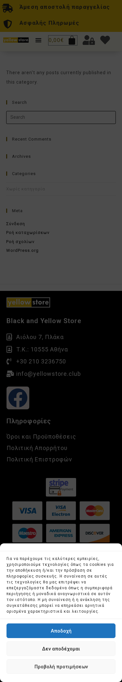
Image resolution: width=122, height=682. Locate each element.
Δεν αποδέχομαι (61, 649)
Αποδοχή (61, 631)
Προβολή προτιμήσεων (61, 667)
